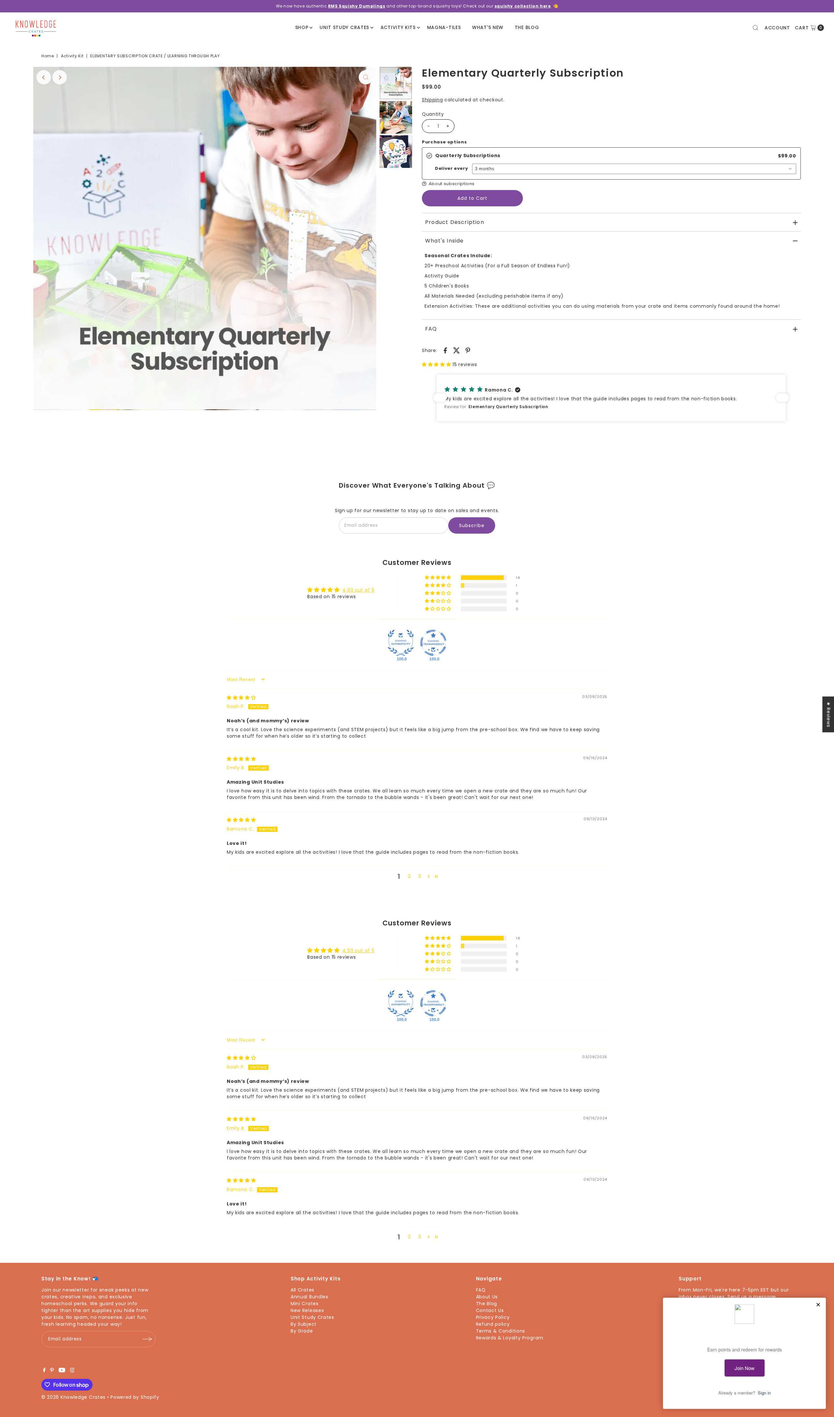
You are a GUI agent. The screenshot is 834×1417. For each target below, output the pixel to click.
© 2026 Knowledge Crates (73, 1397)
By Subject (304, 1324)
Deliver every (451, 168)
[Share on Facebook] (445, 350)
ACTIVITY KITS (398, 27)
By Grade (302, 1331)
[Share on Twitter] (457, 350)
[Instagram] (72, 1371)
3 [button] (419, 876)
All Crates (302, 1290)
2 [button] (409, 876)
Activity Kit (72, 56)
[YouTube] (62, 1371)
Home (47, 56)
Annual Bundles (309, 1296)
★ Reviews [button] (828, 714)
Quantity (433, 114)
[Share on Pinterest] (468, 350)
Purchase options (444, 142)
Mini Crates (305, 1303)
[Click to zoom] (366, 77)
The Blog (527, 27)
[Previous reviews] (439, 397)
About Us (487, 1296)
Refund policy (493, 1324)
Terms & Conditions (500, 1331)
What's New (487, 27)
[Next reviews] (782, 397)
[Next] (59, 77)
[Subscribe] (147, 1339)
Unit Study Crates (344, 27)
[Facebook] (44, 1371)
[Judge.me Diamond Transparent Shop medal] (433, 643)
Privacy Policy (493, 1317)
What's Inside (444, 240)
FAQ (431, 328)
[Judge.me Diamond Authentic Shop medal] (401, 643)
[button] (611, 184)
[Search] (755, 28)
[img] (241, 697)
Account (777, 27)
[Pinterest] (52, 1371)
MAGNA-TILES (444, 27)
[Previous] (43, 77)
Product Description (454, 222)
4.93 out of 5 (358, 590)
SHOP (302, 27)
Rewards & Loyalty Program (510, 1338)
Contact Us (490, 1310)
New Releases (307, 1310)
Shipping (432, 99)
